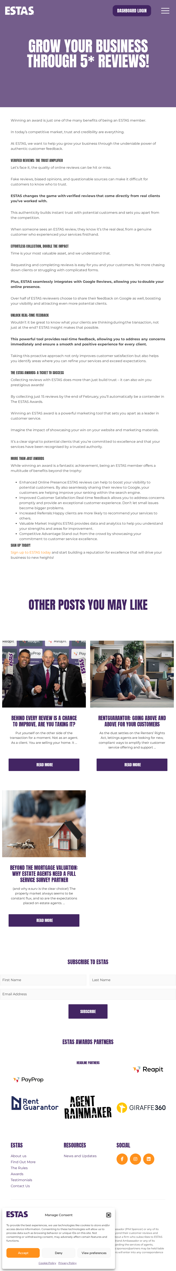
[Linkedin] (148, 1159)
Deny (58, 1253)
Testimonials (21, 1180)
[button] (108, 1215)
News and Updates (80, 1156)
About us (18, 1156)
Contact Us (20, 1186)
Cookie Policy (47, 1263)
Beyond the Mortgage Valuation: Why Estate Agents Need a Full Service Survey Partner (44, 874)
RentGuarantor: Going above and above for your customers (132, 721)
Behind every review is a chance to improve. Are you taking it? (44, 721)
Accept (23, 1253)
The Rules (19, 1168)
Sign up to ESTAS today (31, 552)
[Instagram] (135, 1159)
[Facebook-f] (122, 1159)
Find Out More (23, 1162)
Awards (17, 1174)
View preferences (94, 1253)
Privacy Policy (67, 1263)
